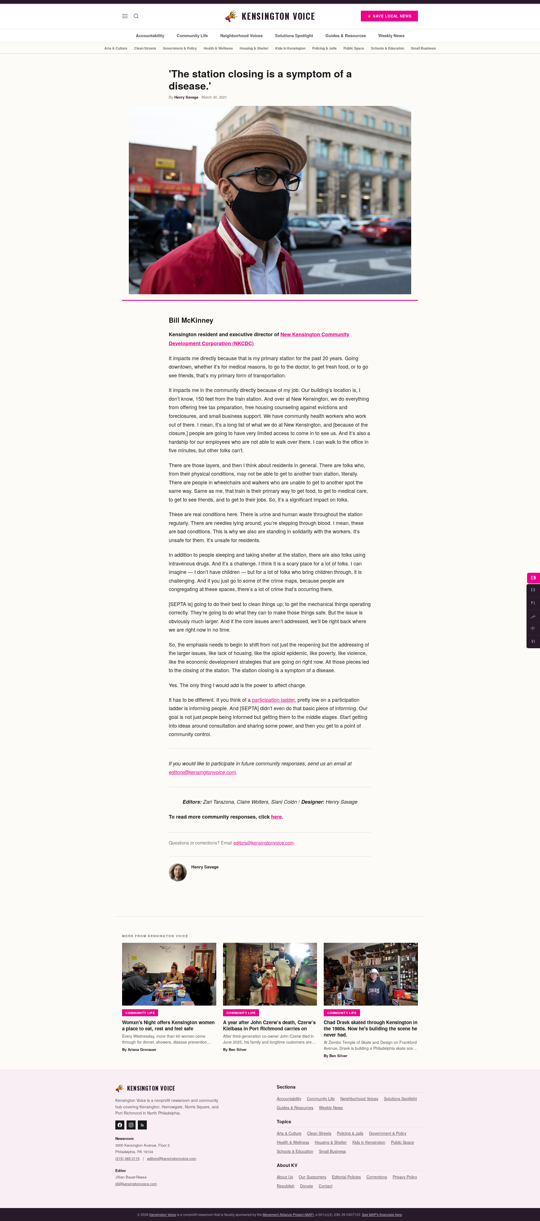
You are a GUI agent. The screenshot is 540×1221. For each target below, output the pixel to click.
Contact (325, 1186)
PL (533, 603)
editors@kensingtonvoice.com (202, 772)
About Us (285, 1177)
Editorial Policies (346, 1177)
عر (533, 616)
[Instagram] (131, 1124)
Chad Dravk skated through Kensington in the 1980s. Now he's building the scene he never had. (370, 1028)
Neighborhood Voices (241, 35)
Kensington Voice (162, 1214)
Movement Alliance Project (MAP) (288, 1214)
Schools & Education (387, 48)
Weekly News (391, 35)
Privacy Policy (405, 1177)
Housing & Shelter (254, 48)
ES (533, 590)
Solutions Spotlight (294, 35)
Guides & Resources (345, 35)
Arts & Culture (115, 48)
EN (533, 578)
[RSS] (142, 1124)
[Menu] (125, 16)
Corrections (376, 1177)
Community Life (192, 35)
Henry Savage (186, 97)
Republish (285, 1186)
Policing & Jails (324, 48)
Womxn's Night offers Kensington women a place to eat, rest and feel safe (168, 1025)
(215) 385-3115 (127, 1158)
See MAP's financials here (382, 1214)
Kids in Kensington (290, 48)
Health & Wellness (218, 48)
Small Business (423, 48)
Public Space (353, 48)
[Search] (136, 16)
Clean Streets (145, 48)
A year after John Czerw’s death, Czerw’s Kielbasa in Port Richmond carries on (269, 1025)
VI (533, 641)
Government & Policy (180, 48)
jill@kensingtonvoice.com (136, 1183)
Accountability (150, 35)
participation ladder (273, 699)
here (276, 816)
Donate (306, 1186)
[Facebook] (119, 1124)
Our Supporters (312, 1177)
